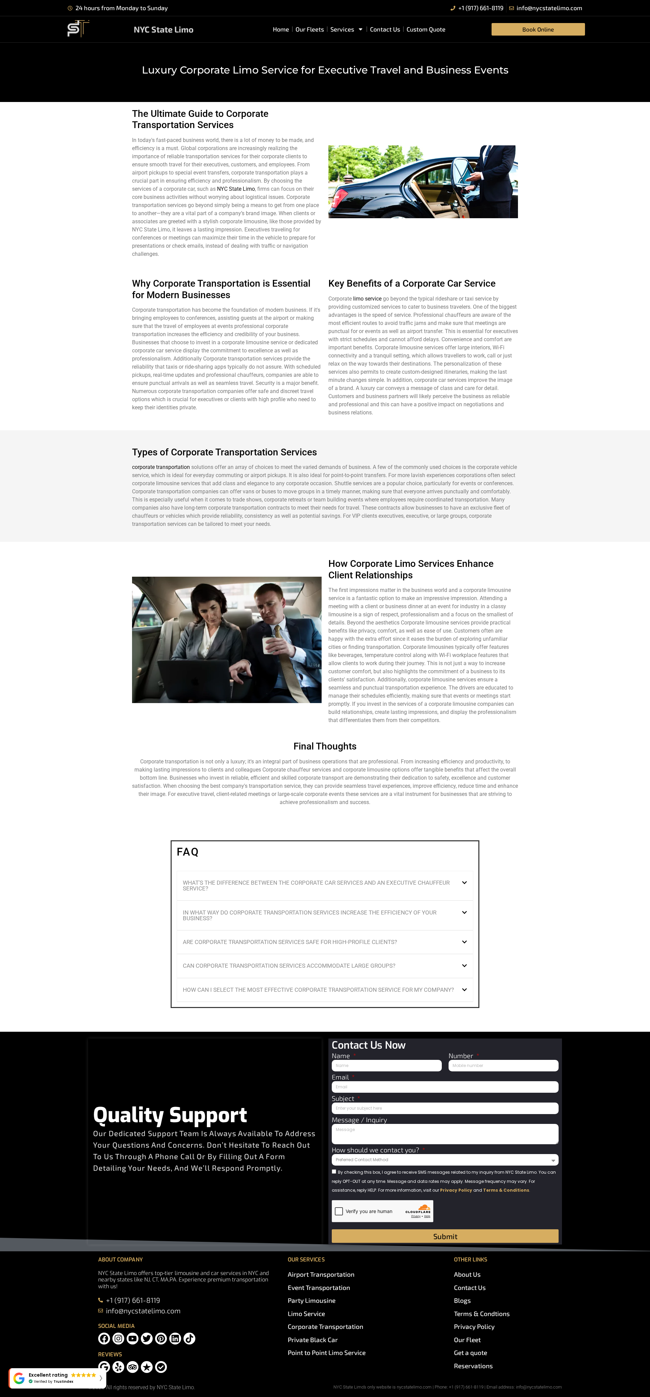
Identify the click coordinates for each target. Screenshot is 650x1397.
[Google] (104, 1367)
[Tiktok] (189, 1338)
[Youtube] (132, 1338)
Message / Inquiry (359, 1120)
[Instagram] (118, 1338)
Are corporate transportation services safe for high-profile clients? (290, 942)
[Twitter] (147, 1338)
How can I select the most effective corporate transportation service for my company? (318, 989)
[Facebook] (104, 1338)
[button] (325, 886)
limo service (367, 298)
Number (462, 1056)
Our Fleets (310, 29)
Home (281, 29)
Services (342, 29)
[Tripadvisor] (132, 1367)
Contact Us (385, 29)
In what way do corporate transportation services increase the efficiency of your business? (309, 915)
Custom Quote (426, 29)
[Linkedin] (175, 1338)
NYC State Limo (164, 29)
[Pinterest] (161, 1338)
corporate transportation (161, 467)
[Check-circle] (161, 1367)
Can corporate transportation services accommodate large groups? (289, 965)
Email (341, 1077)
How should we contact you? (376, 1150)
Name (342, 1056)
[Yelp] (118, 1367)
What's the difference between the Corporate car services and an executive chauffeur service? (316, 885)
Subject (344, 1098)
